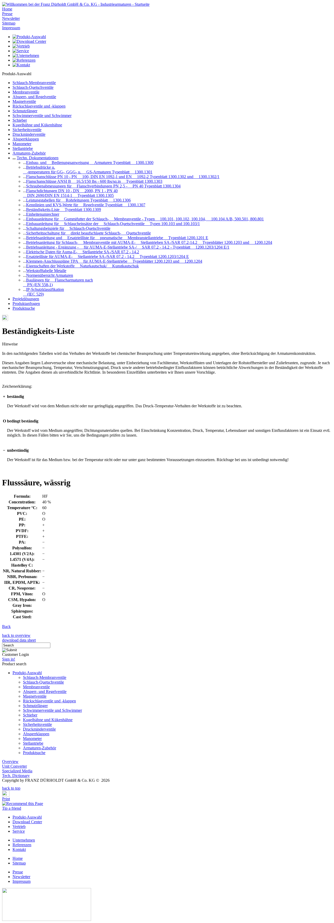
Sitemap (8, 23)
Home (7, 9)
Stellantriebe (23, 148)
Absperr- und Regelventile (34, 97)
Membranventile (26, 92)
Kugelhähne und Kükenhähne (37, 125)
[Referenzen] (24, 60)
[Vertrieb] (21, 46)
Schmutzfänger (25, 111)
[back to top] (3, 784)
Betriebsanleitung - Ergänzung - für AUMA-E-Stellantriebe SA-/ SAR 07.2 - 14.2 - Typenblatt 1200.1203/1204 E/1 (127, 247)
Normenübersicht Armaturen (49, 275)
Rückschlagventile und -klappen (39, 106)
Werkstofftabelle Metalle (46, 270)
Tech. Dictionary (16, 775)
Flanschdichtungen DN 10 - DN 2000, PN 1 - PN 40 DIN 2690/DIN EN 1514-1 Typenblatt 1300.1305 (70, 193)
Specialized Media (17, 771)
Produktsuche (24, 308)
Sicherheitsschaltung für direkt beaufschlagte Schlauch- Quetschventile (88, 233)
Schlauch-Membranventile (34, 82)
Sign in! (8, 659)
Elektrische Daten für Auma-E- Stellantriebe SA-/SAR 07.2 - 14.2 (82, 252)
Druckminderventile (29, 134)
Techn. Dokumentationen (37, 158)
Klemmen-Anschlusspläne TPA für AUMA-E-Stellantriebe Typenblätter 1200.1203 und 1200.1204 (114, 261)
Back (6, 626)
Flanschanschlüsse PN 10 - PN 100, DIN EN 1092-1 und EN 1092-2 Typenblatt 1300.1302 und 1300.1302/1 (122, 176)
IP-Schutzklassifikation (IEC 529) (43, 291)
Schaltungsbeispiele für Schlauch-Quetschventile (68, 228)
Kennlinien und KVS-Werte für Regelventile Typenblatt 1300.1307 (85, 205)
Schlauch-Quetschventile (33, 87)
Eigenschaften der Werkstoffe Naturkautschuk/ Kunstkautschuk (82, 266)
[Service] (21, 51)
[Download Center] (29, 41)
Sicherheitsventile (27, 129)
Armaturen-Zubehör (29, 153)
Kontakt (19, 849)
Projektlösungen (26, 299)
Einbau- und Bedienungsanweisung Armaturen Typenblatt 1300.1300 (89, 162)
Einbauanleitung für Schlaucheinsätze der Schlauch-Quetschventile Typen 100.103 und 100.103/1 (113, 223)
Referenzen (22, 845)
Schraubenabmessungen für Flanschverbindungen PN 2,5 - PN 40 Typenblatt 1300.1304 (103, 186)
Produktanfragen (26, 303)
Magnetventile (24, 101)
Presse (7, 13)
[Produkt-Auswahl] (29, 36)
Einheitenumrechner (42, 214)
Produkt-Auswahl (27, 673)
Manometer (22, 144)
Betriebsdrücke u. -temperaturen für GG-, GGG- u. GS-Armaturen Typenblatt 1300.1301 (87, 169)
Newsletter (11, 18)
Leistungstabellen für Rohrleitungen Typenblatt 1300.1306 (78, 200)
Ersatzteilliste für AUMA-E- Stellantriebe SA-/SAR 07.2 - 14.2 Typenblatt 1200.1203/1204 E (107, 256)
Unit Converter (14, 766)
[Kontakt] (21, 65)
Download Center (27, 822)
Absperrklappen (26, 139)
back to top (11, 788)
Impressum (11, 28)
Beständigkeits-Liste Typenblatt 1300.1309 (63, 209)
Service (19, 831)
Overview (10, 761)
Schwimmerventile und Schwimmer (42, 115)
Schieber (20, 120)
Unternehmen (24, 840)
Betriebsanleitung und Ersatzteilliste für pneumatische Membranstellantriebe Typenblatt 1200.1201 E (117, 238)
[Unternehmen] (26, 55)
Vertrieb (19, 826)
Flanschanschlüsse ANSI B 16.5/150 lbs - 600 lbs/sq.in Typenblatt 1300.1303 (94, 181)
